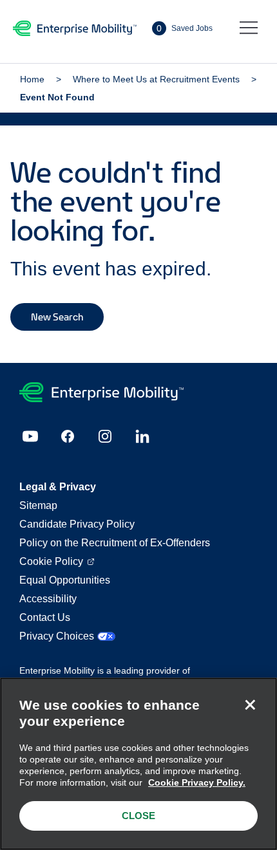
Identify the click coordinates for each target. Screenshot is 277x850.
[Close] (250, 704)
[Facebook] (68, 436)
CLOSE (138, 815)
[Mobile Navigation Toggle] (248, 28)
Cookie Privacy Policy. (196, 782)
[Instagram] (105, 436)
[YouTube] (30, 436)
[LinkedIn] (142, 436)
